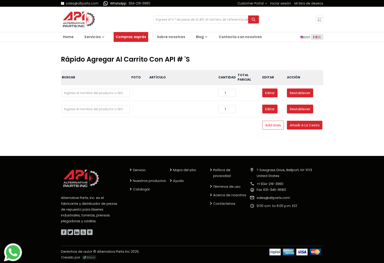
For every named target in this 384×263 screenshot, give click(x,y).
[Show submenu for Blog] (206, 37)
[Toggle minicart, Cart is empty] (319, 19)
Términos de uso (227, 186)
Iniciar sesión (280, 3)
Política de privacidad (222, 173)
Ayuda (178, 180)
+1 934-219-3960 (270, 183)
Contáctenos (224, 203)
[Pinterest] (90, 232)
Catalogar (141, 189)
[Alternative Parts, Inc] (81, 178)
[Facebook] (64, 232)
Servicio (139, 170)
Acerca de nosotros (229, 195)
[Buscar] (253, 19)
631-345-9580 (271, 189)
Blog (200, 36)
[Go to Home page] (79, 19)
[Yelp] (83, 232)
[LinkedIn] (77, 232)
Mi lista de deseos (308, 3)
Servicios (92, 36)
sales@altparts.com (82, 3)
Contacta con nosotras (240, 36)
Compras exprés (131, 36)
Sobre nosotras (171, 36)
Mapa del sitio (184, 170)
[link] (252, 3)
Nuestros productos (149, 180)
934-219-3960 (139, 3)
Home (68, 36)
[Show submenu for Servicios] (103, 37)
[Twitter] (70, 232)
